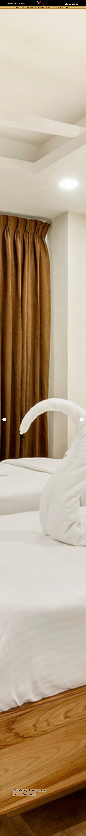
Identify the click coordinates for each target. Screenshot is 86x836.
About (23, 7)
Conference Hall (58, 7)
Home (18, 7)
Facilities (41, 7)
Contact (67, 7)
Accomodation (31, 7)
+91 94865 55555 (21, 3)
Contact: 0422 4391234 (12, 3)
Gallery (48, 7)
